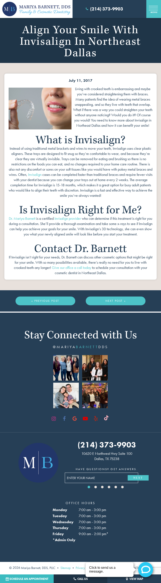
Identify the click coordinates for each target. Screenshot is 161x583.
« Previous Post (45, 301)
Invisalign (35, 174)
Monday (60, 509)
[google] (75, 418)
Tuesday (60, 515)
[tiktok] (106, 418)
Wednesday (63, 521)
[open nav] (154, 9)
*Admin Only (64, 539)
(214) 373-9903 (106, 9)
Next (138, 477)
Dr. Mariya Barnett (22, 218)
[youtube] (85, 418)
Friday (58, 533)
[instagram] (54, 418)
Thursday (61, 527)
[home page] (36, 9)
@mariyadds (80, 347)
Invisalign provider (68, 218)
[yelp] (96, 418)
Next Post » (115, 301)
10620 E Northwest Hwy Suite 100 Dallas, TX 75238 (106, 456)
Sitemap (65, 567)
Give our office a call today (71, 267)
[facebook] (64, 418)
